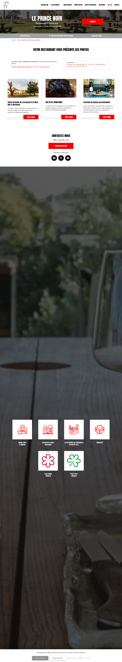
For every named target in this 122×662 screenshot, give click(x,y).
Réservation (44, 5)
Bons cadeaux (68, 5)
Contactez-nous (97, 36)
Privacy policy (85, 658)
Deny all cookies (58, 658)
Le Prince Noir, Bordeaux (30, 67)
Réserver (92, 22)
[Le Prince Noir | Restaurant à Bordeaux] (6, 5)
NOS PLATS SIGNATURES (54, 102)
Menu (70, 64)
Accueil (13, 40)
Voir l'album (31, 117)
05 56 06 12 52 (24, 36)
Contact (116, 5)
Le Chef (90, 64)
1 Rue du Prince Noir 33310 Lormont (62, 36)
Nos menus (102, 5)
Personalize (73, 658)
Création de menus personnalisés (97, 102)
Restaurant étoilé (80, 64)
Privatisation (78, 5)
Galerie (110, 5)
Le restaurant (55, 5)
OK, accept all (41, 658)
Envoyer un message (61, 146)
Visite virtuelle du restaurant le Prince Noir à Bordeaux (23, 103)
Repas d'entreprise (90, 5)
